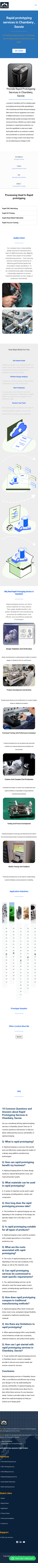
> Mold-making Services (7, 1487)
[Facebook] (17, 1542)
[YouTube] (24, 1542)
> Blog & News (4, 1503)
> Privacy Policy (5, 1513)
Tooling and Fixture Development (19, 824)
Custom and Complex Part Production (19, 779)
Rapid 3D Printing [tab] (8, 213)
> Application (4, 1508)
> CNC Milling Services (7, 1471)
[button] (22, 1558)
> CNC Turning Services (7, 1466)
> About (2, 1498)
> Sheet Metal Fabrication (7, 1482)
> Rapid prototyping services (8, 1476)
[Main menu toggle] (36, 5)
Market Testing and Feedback (19, 867)
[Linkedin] (21, 1542)
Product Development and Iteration (19, 690)
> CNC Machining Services (8, 1461)
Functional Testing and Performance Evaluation (19, 733)
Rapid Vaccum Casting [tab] (10, 223)
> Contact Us (4, 1523)
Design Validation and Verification (19, 649)
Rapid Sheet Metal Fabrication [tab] (12, 218)
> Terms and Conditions (7, 1518)
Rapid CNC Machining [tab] (10, 208)
